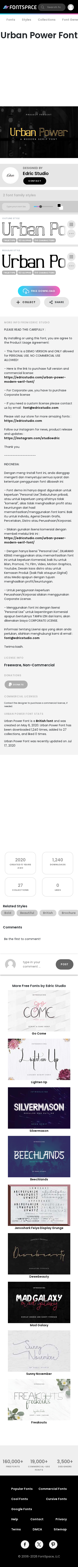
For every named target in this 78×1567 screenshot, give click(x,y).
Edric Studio (36, 173)
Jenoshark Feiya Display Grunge (39, 1228)
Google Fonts (21, 1509)
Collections (47, 20)
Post (64, 964)
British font (44, 721)
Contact (34, 180)
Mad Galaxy (39, 1325)
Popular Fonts (22, 1489)
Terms (16, 1529)
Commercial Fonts (52, 1489)
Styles (26, 20)
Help (14, 1519)
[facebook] (25, 1544)
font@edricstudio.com (40, 408)
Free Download (43, 291)
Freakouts (39, 1422)
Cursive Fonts (56, 1499)
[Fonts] (20, 7)
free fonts (13, 1466)
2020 (20, 860)
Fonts (10, 20)
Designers (65, 1466)
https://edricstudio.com (23, 421)
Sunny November (39, 1374)
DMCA (37, 1529)
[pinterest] (53, 1544)
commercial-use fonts (39, 1468)
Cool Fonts (19, 1499)
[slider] (40, 206)
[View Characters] (71, 224)
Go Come (39, 1033)
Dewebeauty (39, 1276)
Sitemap (60, 1529)
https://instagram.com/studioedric (32, 438)
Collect (28, 302)
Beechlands (39, 1179)
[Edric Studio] (12, 175)
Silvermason (39, 1131)
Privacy (61, 1519)
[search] (52, 7)
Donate (18, 684)
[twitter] (39, 1544)
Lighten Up (39, 1082)
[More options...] (71, 233)
